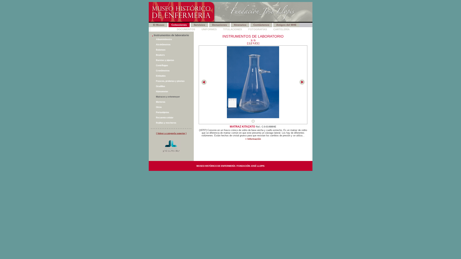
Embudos (161, 76)
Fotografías (257, 29)
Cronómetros (163, 70)
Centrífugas (162, 65)
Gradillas (160, 86)
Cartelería (281, 29)
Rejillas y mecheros (166, 123)
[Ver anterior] (204, 84)
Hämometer (162, 91)
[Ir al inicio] (230, 12)
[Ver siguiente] (302, 84)
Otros (159, 107)
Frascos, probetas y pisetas (170, 81)
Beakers (160, 55)
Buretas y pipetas (165, 60)
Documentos (186, 29)
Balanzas (160, 50)
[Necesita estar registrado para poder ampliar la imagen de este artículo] (253, 122)
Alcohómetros (163, 44)
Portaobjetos (162, 112)
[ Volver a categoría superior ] (171, 133)
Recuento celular (164, 117)
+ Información (253, 139)
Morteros (160, 102)
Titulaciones (232, 29)
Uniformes (209, 29)
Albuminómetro (164, 39)
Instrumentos (160, 29)
